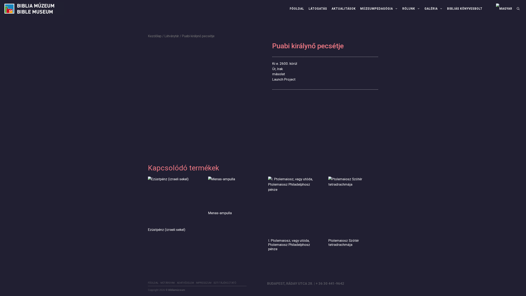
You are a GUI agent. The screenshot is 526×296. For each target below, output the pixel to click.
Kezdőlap (154, 36)
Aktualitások (344, 8)
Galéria (431, 8)
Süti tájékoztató (224, 282)
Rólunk (408, 8)
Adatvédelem (185, 282)
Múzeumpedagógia (376, 8)
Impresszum (203, 282)
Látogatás (318, 8)
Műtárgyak (167, 282)
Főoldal (297, 8)
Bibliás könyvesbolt (464, 8)
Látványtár (171, 36)
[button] (518, 8)
